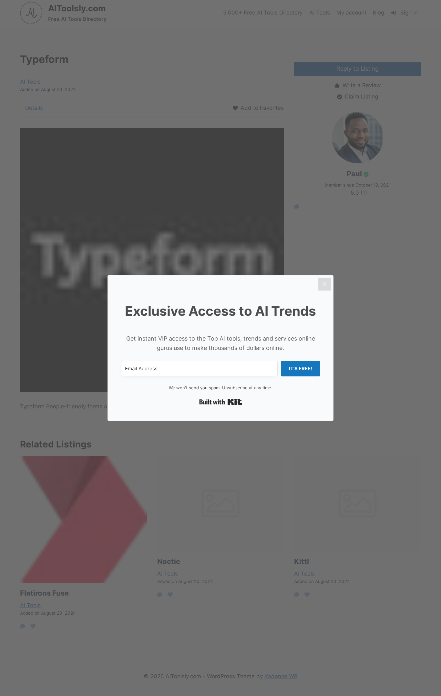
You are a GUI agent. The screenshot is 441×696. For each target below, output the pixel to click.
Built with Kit (220, 402)
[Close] (324, 284)
